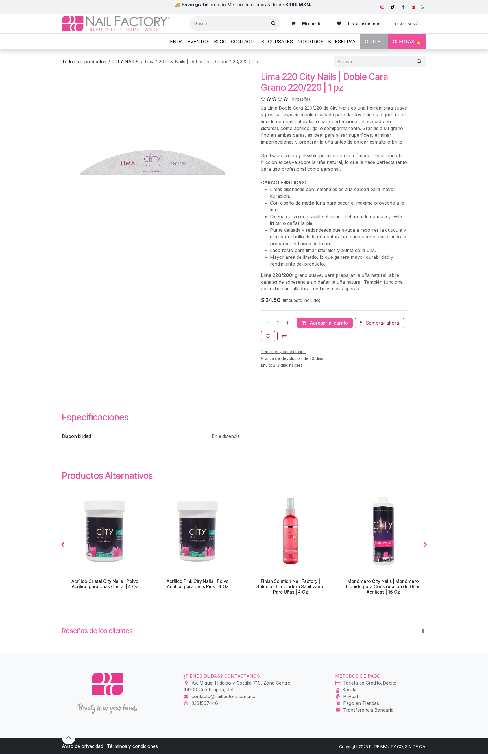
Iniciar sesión (407, 23)
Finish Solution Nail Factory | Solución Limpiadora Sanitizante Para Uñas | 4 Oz (290, 586)
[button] (68, 737)
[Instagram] (382, 6)
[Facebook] (403, 6)
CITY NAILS (125, 61)
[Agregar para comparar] (284, 336)
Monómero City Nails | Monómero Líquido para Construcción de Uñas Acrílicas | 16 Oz (383, 586)
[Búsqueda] (273, 23)
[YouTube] (413, 6)
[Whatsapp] (423, 6)
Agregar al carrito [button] (328, 323)
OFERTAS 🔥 (407, 41)
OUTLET (374, 41)
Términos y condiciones (132, 746)
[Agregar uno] (289, 323)
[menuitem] (174, 41)
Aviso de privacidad (82, 746)
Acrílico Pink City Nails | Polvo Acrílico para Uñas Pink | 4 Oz (198, 583)
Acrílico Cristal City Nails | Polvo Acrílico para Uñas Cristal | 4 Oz (104, 583)
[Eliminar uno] (267, 323)
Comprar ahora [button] (381, 323)
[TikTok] (392, 6)
